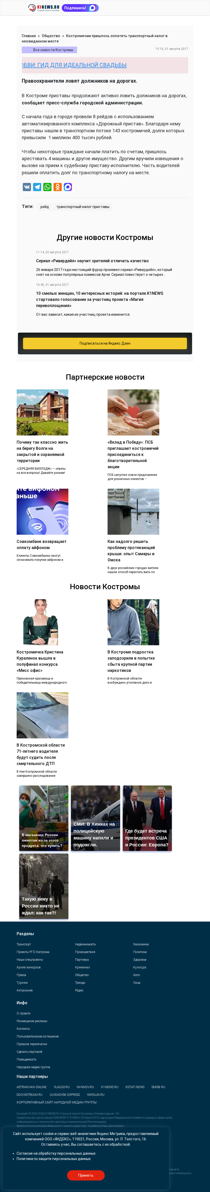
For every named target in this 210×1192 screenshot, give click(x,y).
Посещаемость (26, 1059)
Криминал (82, 967)
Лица (136, 983)
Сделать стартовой (29, 1052)
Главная (29, 36)
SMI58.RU (158, 1087)
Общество (51, 36)
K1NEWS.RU (109, 1087)
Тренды (80, 983)
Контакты (23, 1029)
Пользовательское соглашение (38, 1036)
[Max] (68, 187)
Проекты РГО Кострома (33, 952)
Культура (139, 967)
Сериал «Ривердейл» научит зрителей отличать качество (92, 260)
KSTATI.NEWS (134, 1087)
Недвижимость (85, 944)
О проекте (23, 1013)
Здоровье (139, 959)
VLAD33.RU (62, 1087)
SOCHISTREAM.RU (30, 1095)
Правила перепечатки (32, 1044)
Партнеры (82, 959)
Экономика (141, 944)
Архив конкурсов (29, 967)
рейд (44, 207)
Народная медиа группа (33, 1067)
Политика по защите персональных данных (54, 1159)
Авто (136, 975)
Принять (85, 1175)
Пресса (21, 975)
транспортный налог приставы (82, 207)
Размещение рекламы (32, 1021)
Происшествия (85, 952)
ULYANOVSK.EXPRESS (65, 1095)
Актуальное (25, 990)
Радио (79, 990)
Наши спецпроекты (30, 959)
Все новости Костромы (53, 50)
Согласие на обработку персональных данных (56, 1153)
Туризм (22, 983)
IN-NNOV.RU (85, 1087)
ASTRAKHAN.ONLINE (32, 1087)
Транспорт (24, 944)
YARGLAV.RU (95, 1095)
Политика (140, 952)
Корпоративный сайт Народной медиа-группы (57, 1102)
